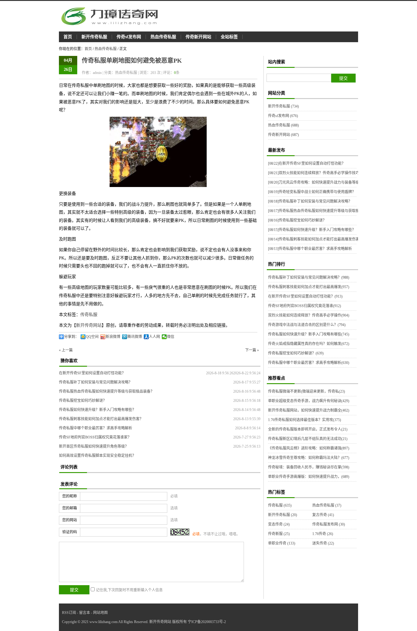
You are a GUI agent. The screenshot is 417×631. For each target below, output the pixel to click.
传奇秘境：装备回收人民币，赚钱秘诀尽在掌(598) (308, 467)
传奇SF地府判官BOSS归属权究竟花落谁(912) (304, 306)
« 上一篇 (66, 350)
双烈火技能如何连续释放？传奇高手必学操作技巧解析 (317, 173)
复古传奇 (323, 515)
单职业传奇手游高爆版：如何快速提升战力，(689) (308, 477)
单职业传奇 (281, 543)
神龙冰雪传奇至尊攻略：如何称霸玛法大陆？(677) (308, 458)
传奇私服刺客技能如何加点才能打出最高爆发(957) (308, 287)
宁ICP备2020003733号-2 (207, 622)
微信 (170, 337)
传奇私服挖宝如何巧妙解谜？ (83, 400)
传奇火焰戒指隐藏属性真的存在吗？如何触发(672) (308, 344)
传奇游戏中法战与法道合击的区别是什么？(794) (307, 325)
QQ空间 (92, 337)
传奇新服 (279, 534)
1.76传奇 (322, 534)
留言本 (84, 613)
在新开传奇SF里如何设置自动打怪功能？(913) (305, 296)
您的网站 (69, 520)
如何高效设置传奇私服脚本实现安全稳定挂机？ (97, 455)
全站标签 (229, 37)
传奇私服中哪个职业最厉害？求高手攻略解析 (95, 428)
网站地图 (100, 613)
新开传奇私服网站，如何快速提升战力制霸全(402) (308, 410)
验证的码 (69, 532)
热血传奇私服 (163, 37)
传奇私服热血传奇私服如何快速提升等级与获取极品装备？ (106, 391)
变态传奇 (279, 524)
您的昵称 (69, 496)
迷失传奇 (323, 543)
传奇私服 (88, 314)
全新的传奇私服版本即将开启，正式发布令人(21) (307, 429)
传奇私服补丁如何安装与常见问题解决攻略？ (95, 382)
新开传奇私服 (94, 37)
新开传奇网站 (89, 325)
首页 (67, 37)
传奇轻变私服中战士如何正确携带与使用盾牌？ (312, 192)
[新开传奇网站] (112, 16)
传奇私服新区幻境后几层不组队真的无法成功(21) (307, 439)
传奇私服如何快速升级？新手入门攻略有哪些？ (97, 410)
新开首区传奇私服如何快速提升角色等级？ (94, 446)
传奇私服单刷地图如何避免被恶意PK (132, 60)
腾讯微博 (134, 337)
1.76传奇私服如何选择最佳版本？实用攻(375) (304, 420)
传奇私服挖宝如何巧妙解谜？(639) (296, 353)
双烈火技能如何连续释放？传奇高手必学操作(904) (308, 315)
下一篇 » (252, 350)
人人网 (154, 337)
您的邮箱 (69, 508)
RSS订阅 (69, 613)
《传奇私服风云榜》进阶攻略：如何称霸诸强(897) (308, 448)
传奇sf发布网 (129, 37)
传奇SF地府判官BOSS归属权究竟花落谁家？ (95, 437)
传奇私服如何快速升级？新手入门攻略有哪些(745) (308, 334)
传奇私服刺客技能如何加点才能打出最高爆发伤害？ (101, 419)
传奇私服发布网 (328, 524)
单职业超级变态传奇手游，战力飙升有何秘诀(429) (308, 401)
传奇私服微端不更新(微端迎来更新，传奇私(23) (306, 391)
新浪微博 (113, 337)
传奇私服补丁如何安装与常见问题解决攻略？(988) (308, 277)
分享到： (71, 337)
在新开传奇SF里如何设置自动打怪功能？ (92, 373)
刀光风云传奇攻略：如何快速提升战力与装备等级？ (315, 182)
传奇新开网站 (198, 37)
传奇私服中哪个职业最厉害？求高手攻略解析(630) (308, 363)
